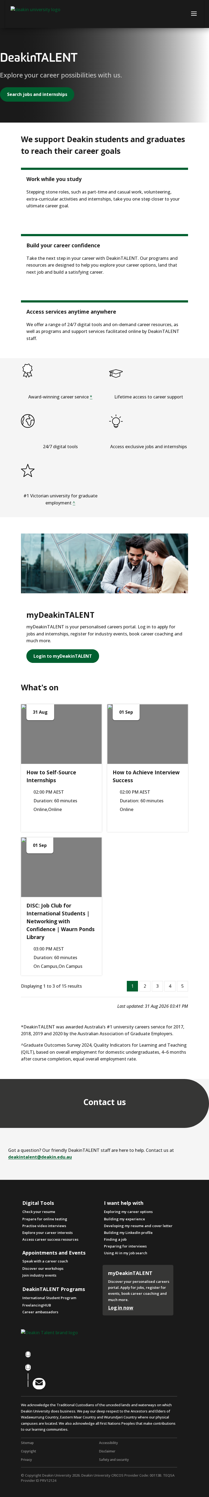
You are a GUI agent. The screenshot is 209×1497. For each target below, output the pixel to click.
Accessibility (108, 1442)
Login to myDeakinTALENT (62, 656)
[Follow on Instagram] (28, 1367)
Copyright (28, 1451)
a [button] (193, 14)
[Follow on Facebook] (28, 1354)
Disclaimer (107, 1451)
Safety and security (114, 1459)
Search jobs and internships (37, 94)
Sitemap (27, 1442)
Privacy (26, 1459)
